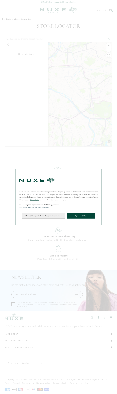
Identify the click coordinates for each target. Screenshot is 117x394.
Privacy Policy (34, 200)
